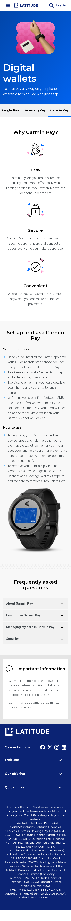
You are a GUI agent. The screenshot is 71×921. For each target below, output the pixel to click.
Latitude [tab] (12, 760)
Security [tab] (12, 639)
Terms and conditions (45, 811)
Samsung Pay (35, 110)
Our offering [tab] (15, 774)
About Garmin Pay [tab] (19, 603)
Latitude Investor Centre (35, 897)
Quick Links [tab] (14, 787)
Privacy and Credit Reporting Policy (31, 815)
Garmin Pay (59, 110)
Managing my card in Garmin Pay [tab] (30, 627)
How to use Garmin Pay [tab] (23, 615)
